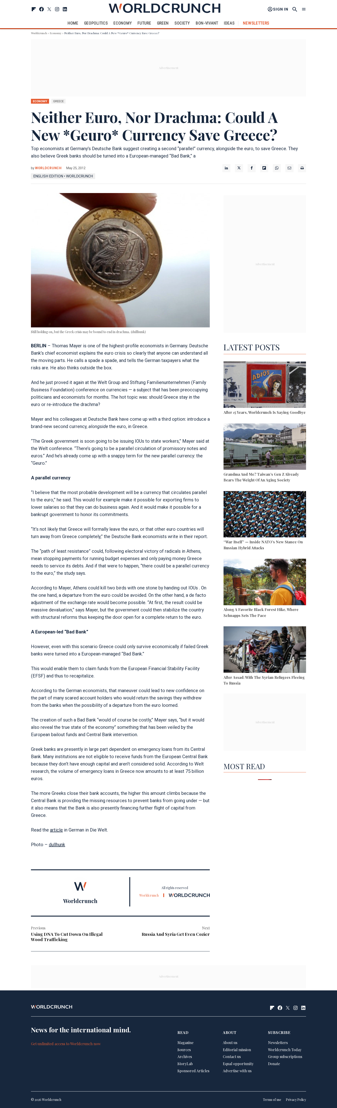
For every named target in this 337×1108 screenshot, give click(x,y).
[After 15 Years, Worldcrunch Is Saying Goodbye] (265, 385)
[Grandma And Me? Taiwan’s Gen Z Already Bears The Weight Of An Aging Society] (265, 447)
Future (144, 23)
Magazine (185, 1042)
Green (163, 23)
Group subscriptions (285, 1056)
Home (73, 23)
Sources (184, 1049)
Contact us (232, 1056)
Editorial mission (237, 1049)
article (56, 830)
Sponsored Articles (193, 1070)
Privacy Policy (296, 1099)
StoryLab (185, 1063)
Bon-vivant (207, 23)
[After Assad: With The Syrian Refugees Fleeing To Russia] (265, 650)
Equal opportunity (238, 1063)
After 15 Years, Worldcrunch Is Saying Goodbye (265, 412)
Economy (122, 23)
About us (230, 1042)
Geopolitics (96, 23)
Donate (274, 1063)
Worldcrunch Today (284, 1049)
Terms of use (272, 1099)
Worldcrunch (39, 33)
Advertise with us (237, 1070)
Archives (184, 1056)
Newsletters (256, 23)
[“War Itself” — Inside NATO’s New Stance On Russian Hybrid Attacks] (265, 515)
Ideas (229, 23)
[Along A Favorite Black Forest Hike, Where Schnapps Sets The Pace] (265, 583)
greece (58, 101)
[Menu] (303, 9)
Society (182, 23)
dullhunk (57, 844)
